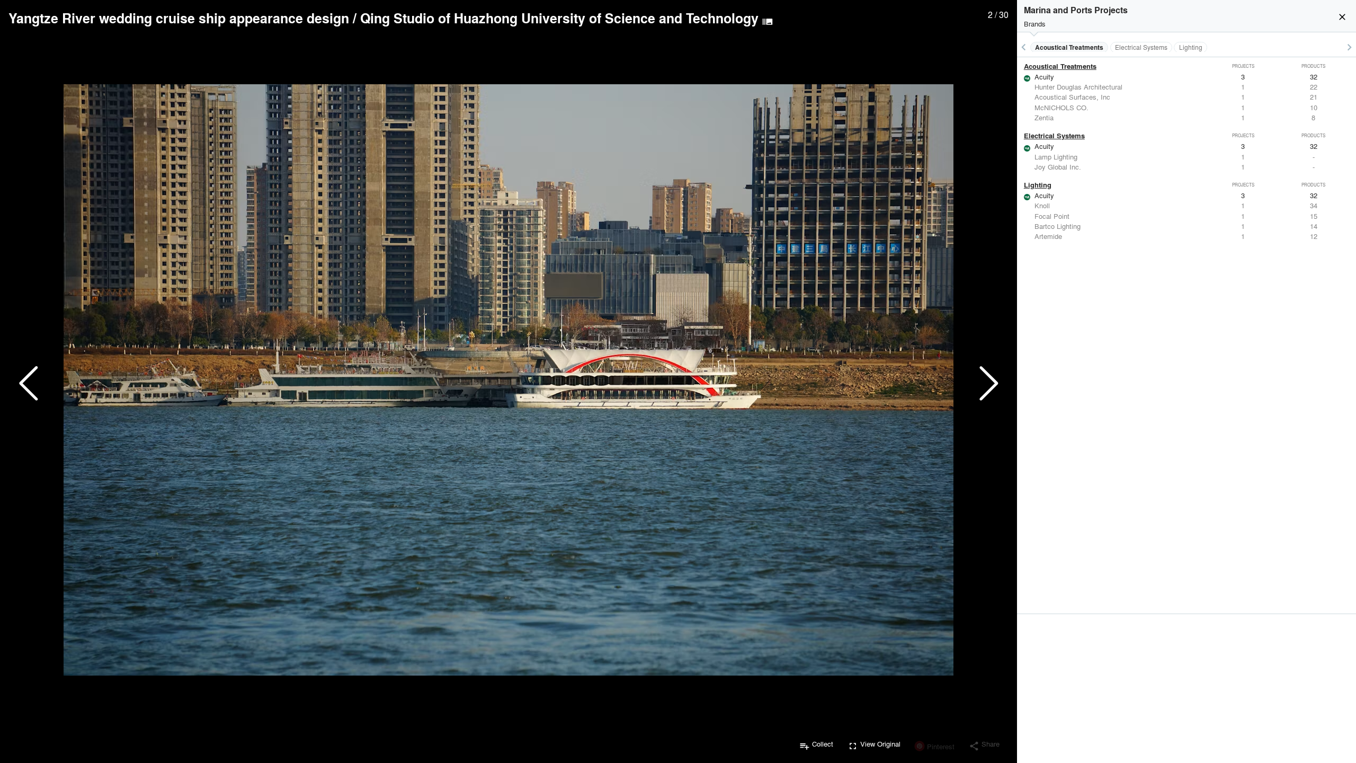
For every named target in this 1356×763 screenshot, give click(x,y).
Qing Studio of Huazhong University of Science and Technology (559, 18)
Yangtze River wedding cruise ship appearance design (178, 18)
